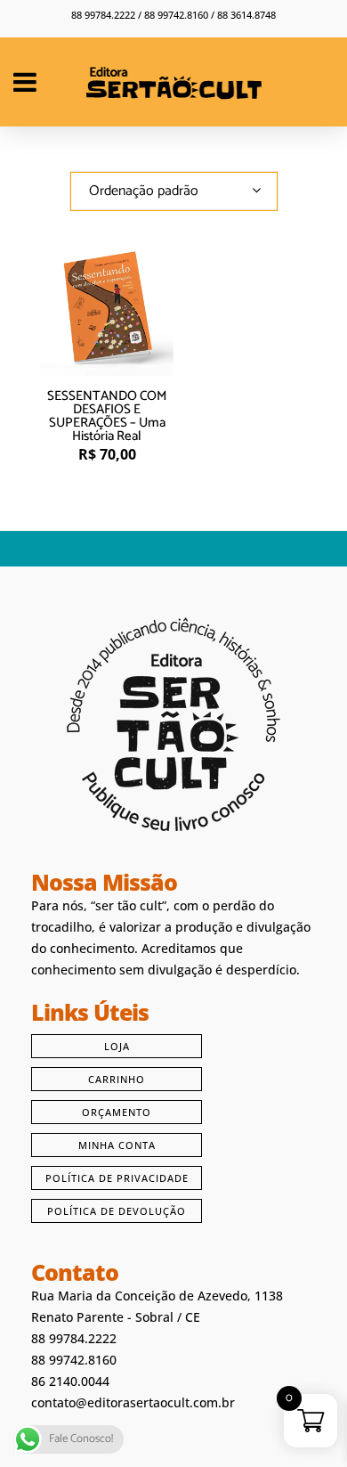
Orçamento (116, 1112)
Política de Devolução (116, 1211)
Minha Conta (117, 1145)
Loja (117, 1046)
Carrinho (116, 1079)
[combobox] (173, 190)
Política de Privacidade (117, 1178)
